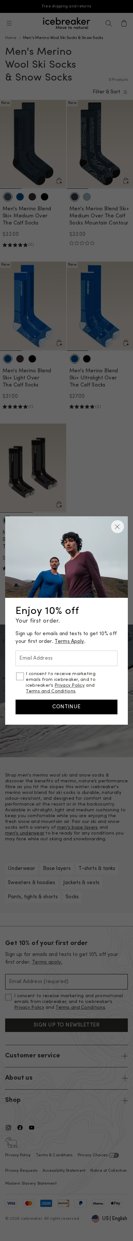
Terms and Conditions (51, 691)
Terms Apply (69, 641)
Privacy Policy (70, 685)
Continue (66, 707)
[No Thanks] (117, 526)
